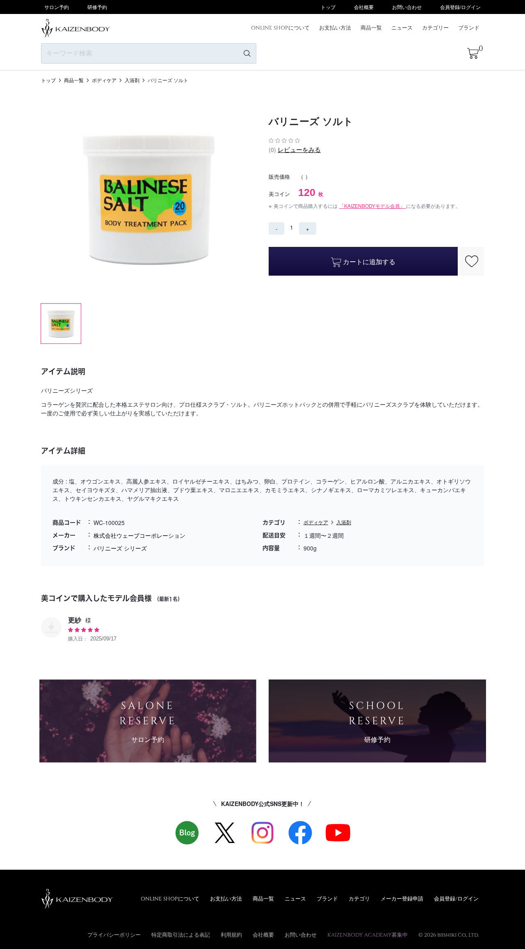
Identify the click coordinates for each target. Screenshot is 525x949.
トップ (328, 6)
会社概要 (364, 6)
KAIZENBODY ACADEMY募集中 (367, 934)
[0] (473, 53)
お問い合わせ (407, 6)
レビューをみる (299, 149)
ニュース (402, 27)
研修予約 (97, 6)
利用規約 (231, 934)
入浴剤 (132, 79)
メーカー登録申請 (402, 898)
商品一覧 (371, 27)
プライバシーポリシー (114, 934)
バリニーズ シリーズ (120, 548)
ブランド (468, 27)
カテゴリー (435, 27)
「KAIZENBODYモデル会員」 (372, 205)
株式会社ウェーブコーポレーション (139, 535)
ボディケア (104, 79)
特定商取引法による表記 (180, 934)
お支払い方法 (335, 27)
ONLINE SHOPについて (280, 27)
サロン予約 (56, 6)
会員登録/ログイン (460, 6)
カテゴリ (359, 898)
